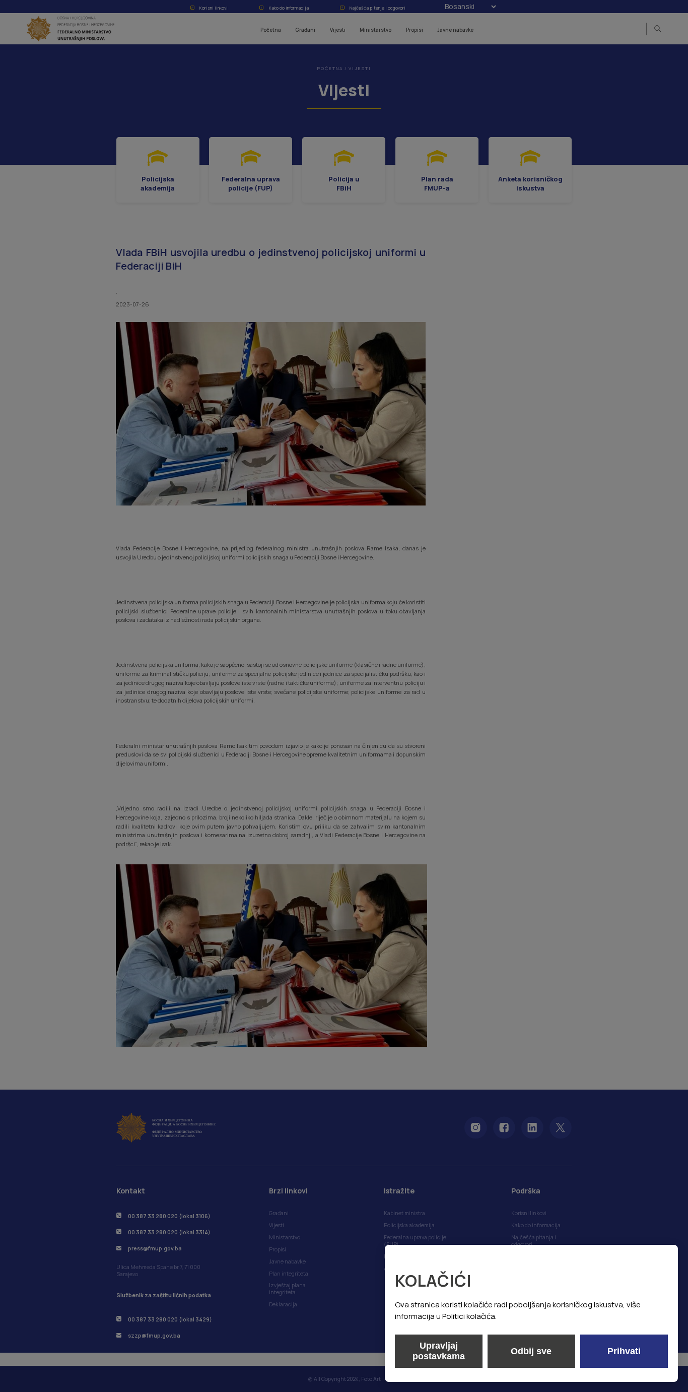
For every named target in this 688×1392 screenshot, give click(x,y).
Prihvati (624, 1351)
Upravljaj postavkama (438, 1351)
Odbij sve (531, 1351)
